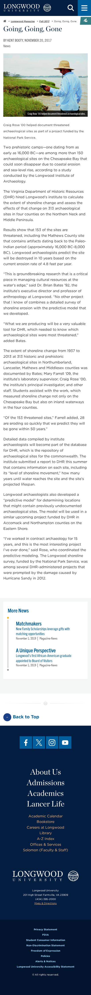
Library (46, 833)
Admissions (45, 782)
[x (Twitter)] (39, 742)
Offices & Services (45, 844)
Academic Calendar (45, 816)
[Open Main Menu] (84, 8)
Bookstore (45, 822)
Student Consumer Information (45, 940)
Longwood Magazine (23, 21)
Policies (45, 956)
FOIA (45, 934)
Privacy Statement (45, 929)
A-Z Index (45, 839)
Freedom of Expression (45, 950)
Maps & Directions (45, 903)
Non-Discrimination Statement (45, 945)
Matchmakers (29, 623)
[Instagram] (52, 742)
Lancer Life (45, 803)
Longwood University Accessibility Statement (45, 966)
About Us (45, 771)
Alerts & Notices (45, 961)
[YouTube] (65, 742)
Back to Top (26, 717)
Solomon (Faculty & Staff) (45, 850)
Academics (46, 793)
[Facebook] (26, 742)
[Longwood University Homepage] (27, 8)
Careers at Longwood (45, 827)
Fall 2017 (44, 21)
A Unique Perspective (36, 650)
